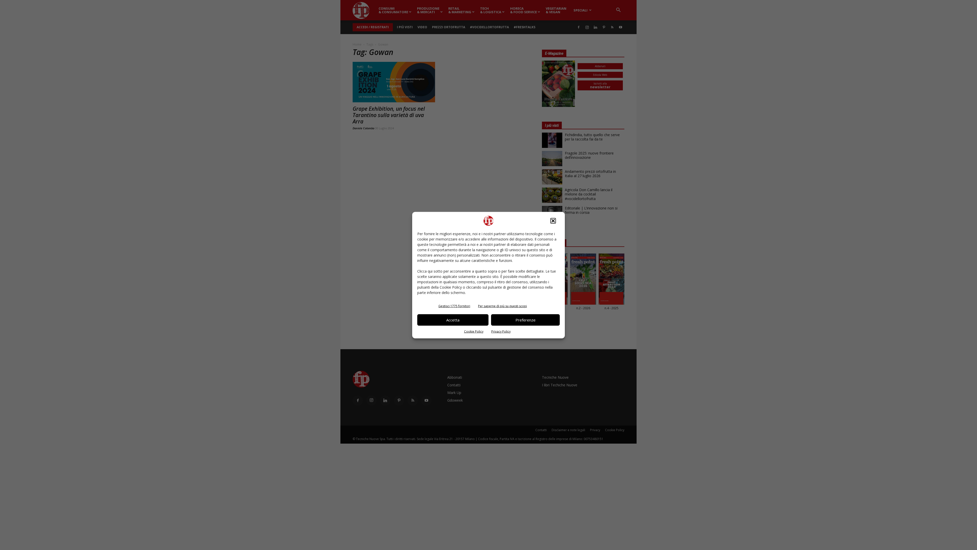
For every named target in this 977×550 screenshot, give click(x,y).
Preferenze (525, 319)
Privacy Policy (501, 331)
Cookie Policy (473, 331)
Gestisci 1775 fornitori (454, 306)
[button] (553, 220)
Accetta (452, 319)
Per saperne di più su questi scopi (502, 306)
